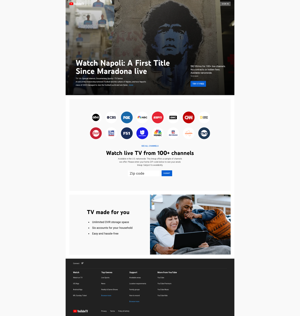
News (103, 284)
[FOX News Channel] (111, 133)
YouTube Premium (164, 284)
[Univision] (142, 133)
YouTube (161, 278)
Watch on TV (77, 278)
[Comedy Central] (204, 118)
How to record (134, 295)
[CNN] (188, 118)
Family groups (134, 289)
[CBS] (111, 118)
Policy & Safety (123, 311)
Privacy (104, 311)
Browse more (106, 295)
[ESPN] (157, 118)
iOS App (76, 284)
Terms (112, 311)
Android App (77, 289)
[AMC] (173, 118)
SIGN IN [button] (225, 4)
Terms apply (194, 76)
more (131, 85)
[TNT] (204, 133)
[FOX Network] (127, 118)
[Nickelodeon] (188, 133)
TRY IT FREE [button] (198, 84)
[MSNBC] (157, 133)
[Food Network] (96, 133)
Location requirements (137, 284)
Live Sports (105, 278)
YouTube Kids (163, 295)
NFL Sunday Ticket (80, 295)
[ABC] (96, 118)
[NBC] (142, 118)
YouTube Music (163, 289)
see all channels (150, 146)
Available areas (135, 278)
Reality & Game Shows (109, 289)
